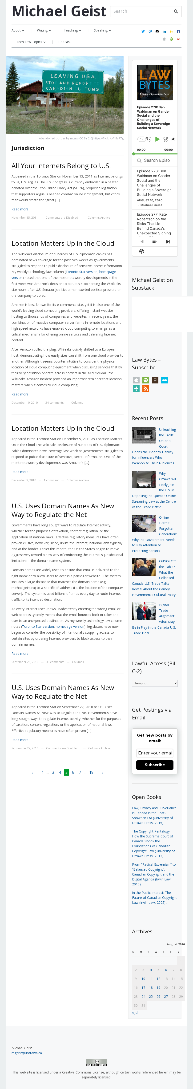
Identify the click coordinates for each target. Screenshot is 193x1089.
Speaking (101, 30)
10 (143, 978)
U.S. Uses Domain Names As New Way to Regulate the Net (63, 510)
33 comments (55, 662)
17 (143, 987)
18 (91, 772)
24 (143, 996)
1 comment (51, 480)
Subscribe (155, 765)
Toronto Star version (81, 271)
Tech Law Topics (29, 41)
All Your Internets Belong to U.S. (61, 165)
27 (166, 996)
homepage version (70, 626)
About (16, 30)
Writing (42, 30)
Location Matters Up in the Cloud (63, 243)
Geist (59, 10)
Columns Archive (99, 218)
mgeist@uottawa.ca (27, 1053)
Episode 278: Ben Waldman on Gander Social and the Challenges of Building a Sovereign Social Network (154, 183)
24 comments (54, 403)
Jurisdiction (28, 148)
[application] (155, 107)
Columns (77, 403)
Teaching (71, 30)
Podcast (64, 41)
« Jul (135, 1012)
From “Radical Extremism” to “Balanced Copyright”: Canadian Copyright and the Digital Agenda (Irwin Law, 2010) (154, 874)
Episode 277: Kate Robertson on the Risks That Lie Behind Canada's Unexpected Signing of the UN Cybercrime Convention (154, 230)
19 (158, 987)
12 (158, 978)
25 (151, 996)
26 (158, 996)
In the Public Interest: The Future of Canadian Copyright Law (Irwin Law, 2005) (154, 897)
